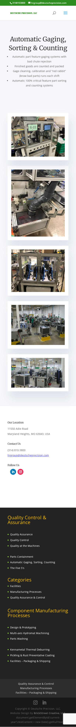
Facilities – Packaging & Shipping (30, 661)
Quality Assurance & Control (27, 597)
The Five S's (17, 568)
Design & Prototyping (23, 627)
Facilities (15, 586)
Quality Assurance (21, 534)
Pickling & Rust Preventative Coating (32, 655)
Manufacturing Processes (26, 591)
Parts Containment (21, 556)
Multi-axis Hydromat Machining (29, 633)
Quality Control (19, 540)
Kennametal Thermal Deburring (30, 649)
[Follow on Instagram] (20, 472)
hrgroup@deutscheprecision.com (28, 455)
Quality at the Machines (25, 546)
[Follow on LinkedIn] (13, 472)
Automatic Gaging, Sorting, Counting (32, 562)
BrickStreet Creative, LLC (49, 713)
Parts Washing (19, 638)
